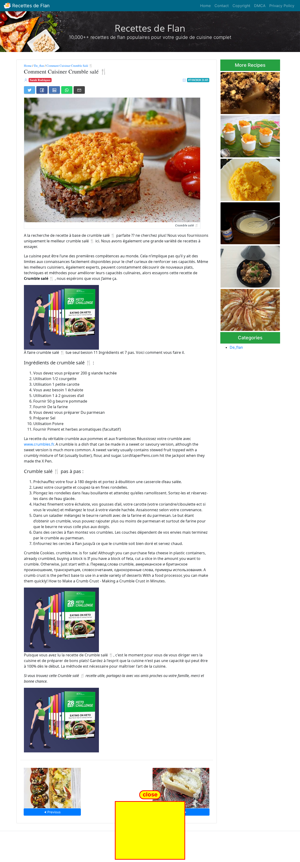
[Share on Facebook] (42, 90)
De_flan (39, 65)
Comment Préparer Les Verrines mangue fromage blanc (247, 135)
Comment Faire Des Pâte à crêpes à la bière (247, 222)
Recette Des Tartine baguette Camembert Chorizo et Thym (52, 786)
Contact (221, 5)
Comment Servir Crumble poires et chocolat (246, 92)
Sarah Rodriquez (40, 80)
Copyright (241, 5)
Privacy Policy (281, 5)
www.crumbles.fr (39, 444)
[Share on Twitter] (29, 90)
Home (205, 5)
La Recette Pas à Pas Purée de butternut (248, 178)
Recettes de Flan (30, 5)
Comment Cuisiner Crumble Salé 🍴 (69, 65)
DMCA (260, 5)
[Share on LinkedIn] (54, 90)
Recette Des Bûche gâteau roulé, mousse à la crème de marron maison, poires (181, 786)
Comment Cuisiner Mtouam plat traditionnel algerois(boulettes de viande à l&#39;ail (249, 265)
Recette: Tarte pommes (250, 309)
